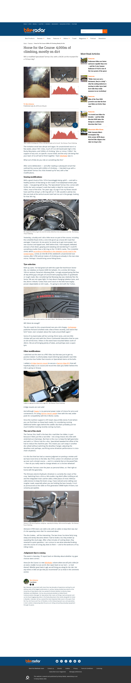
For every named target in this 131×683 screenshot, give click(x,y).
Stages (36, 411)
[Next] (75, 125)
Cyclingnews (72, 327)
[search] (104, 31)
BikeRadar (63, 156)
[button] (51, 127)
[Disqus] (53, 634)
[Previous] (27, 125)
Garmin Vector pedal (49, 413)
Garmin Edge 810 (63, 363)
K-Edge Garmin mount (39, 363)
